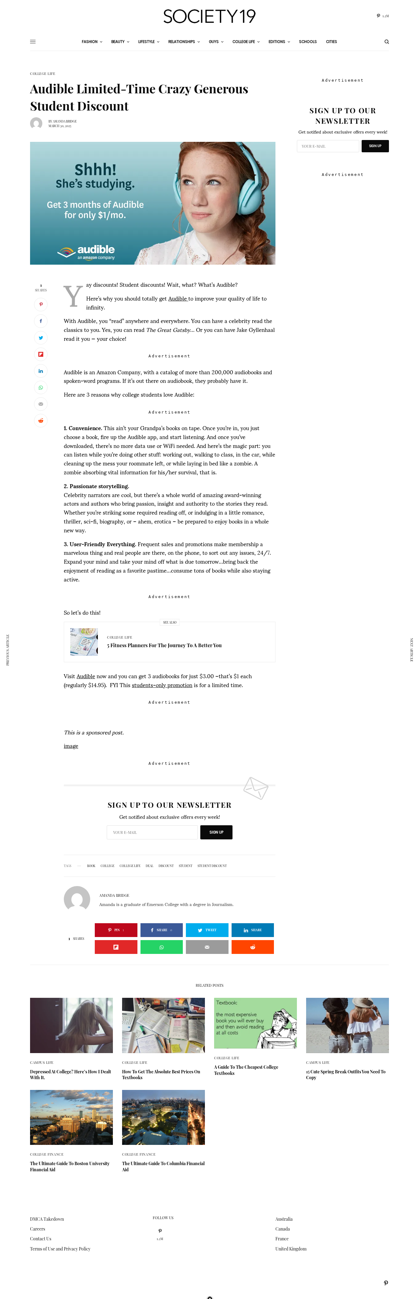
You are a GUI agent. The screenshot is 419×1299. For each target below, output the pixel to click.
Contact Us (40, 1239)
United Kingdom (290, 1249)
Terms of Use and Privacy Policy (60, 1249)
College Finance (46, 1154)
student (185, 865)
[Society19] (209, 16)
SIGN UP (216, 832)
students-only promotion (162, 684)
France (282, 1239)
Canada (282, 1229)
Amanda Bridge (65, 121)
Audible (178, 298)
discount (166, 865)
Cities (331, 41)
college (107, 865)
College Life (43, 73)
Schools (308, 41)
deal (149, 865)
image (71, 745)
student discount (212, 865)
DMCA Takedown (47, 1219)
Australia (284, 1219)
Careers (37, 1229)
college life (130, 865)
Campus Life (42, 1062)
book (91, 865)
